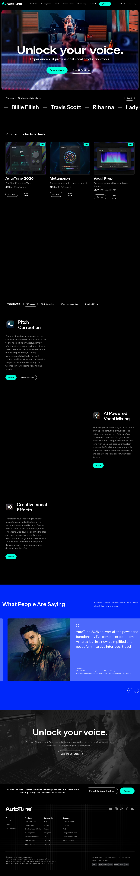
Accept (127, 791)
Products (33, 4)
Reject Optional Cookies (101, 791)
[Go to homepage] (12, 3)
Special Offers (68, 4)
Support (93, 4)
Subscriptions (46, 4)
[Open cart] (135, 3)
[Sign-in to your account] (129, 3)
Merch (57, 4)
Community (81, 4)
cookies (28, 789)
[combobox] (122, 4)
